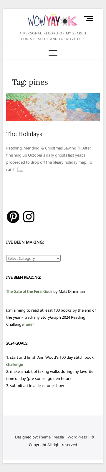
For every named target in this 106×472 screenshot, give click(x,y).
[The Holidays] (53, 96)
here (28, 324)
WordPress (77, 437)
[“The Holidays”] (20, 170)
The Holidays (24, 133)
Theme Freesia (51, 437)
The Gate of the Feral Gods (29, 291)
